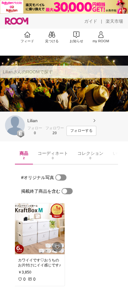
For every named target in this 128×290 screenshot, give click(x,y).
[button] (15, 125)
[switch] (60, 177)
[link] (39, 228)
